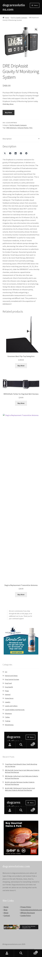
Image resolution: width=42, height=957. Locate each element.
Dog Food (8, 683)
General (7, 694)
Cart (32, 951)
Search (21, 953)
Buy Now (8, 112)
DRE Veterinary (11, 128)
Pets (30, 128)
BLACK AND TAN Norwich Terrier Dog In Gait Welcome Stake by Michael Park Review (20, 789)
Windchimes (9, 725)
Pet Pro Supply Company (19, 18)
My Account (7, 953)
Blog (5, 910)
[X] (5, 153)
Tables (7, 717)
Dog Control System (12, 679)
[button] (36, 29)
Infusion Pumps (23, 128)
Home (7, 18)
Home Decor (9, 698)
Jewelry (7, 702)
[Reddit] (26, 153)
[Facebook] (10, 153)
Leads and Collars (11, 706)
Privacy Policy (25, 907)
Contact (7, 915)
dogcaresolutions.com (14, 7)
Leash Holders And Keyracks (15, 710)
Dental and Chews (11, 676)
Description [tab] (7, 139)
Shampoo (8, 713)
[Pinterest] (21, 153)
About (6, 913)
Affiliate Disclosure (27, 913)
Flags (7, 691)
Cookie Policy (25, 915)
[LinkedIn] (15, 153)
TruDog (7, 721)
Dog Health (9, 687)
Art (6, 672)
